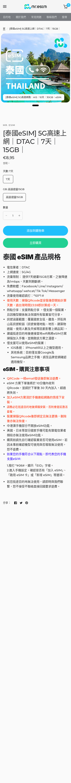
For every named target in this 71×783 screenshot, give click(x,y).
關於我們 (21, 17)
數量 (5, 207)
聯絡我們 (52, 17)
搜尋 (64, 17)
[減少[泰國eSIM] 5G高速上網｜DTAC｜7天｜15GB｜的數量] (6, 215)
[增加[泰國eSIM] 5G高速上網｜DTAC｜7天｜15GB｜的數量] (19, 215)
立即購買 (35, 243)
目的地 (7, 17)
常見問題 (36, 17)
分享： (7, 502)
